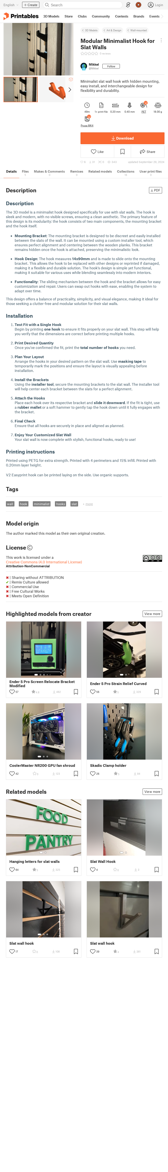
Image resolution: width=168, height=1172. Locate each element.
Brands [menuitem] (138, 16)
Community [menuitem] (101, 16)
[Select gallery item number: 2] (40, 675)
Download (125, 138)
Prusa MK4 (87, 125)
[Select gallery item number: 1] (36, 675)
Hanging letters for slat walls (34, 861)
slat (74, 504)
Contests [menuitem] (121, 16)
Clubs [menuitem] (82, 16)
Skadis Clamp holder (108, 765)
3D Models (91, 30)
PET (144, 111)
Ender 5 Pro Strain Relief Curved (118, 683)
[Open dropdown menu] (161, 40)
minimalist (41, 504)
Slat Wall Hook (103, 861)
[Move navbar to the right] (162, 16)
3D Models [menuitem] (51, 16)
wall (10, 504)
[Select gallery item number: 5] (50, 675)
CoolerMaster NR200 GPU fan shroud (42, 765)
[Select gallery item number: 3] (44, 675)
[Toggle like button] (12, 691)
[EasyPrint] (128, 5)
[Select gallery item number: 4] (47, 675)
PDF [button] (157, 190)
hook (23, 504)
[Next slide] (69, 89)
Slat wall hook (21, 943)
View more (152, 614)
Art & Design (114, 30)
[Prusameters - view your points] (138, 5)
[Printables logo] (21, 16)
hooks (60, 504)
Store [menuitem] (69, 16)
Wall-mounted (138, 30)
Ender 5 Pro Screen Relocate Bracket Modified (42, 684)
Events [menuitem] (154, 16)
